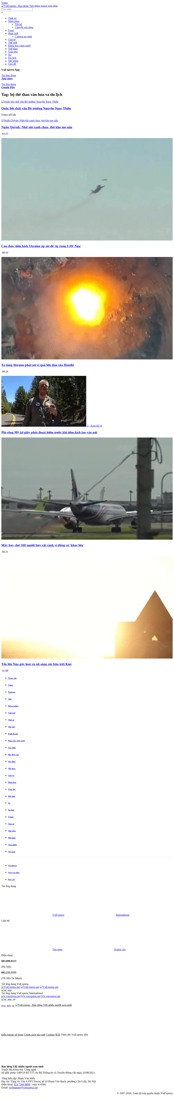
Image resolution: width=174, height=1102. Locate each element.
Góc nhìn (12, 748)
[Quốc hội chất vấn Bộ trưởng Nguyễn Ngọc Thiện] (29, 101)
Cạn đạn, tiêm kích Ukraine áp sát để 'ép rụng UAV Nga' (41, 246)
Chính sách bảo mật (34, 1034)
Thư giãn (12, 831)
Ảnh (10, 699)
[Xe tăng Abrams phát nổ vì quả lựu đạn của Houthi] (87, 358)
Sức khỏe (13, 60)
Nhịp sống (13, 21)
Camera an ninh (23, 36)
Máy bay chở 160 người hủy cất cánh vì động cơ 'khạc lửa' (42, 545)
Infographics (13, 706)
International (122, 914)
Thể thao (13, 48)
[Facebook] (114, 1034)
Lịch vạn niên (13, 872)
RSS (57, 1034)
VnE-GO (11, 713)
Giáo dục (13, 51)
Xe (9, 54)
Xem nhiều (12, 845)
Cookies (50, 1034)
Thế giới (12, 42)
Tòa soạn (57, 949)
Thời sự (12, 18)
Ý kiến (10, 817)
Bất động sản (13, 755)
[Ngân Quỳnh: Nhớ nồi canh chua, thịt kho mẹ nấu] (29, 120)
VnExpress (58, 914)
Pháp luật (13, 33)
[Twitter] (26, 1060)
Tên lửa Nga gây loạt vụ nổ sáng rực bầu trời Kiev (36, 664)
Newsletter (12, 866)
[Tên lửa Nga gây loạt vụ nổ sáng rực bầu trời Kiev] (87, 657)
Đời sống (11, 796)
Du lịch (12, 57)
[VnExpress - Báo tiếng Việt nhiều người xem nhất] (29, 5)
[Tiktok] (130, 1060)
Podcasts (11, 692)
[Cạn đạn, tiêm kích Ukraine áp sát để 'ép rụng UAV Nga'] (87, 239)
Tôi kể (18, 24)
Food (11, 30)
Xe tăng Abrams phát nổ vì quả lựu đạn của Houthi (37, 365)
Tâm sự (11, 824)
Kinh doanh (13, 734)
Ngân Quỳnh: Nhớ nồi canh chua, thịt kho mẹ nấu (36, 127)
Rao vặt (11, 879)
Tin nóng (11, 852)
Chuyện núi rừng (24, 27)
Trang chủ (12, 678)
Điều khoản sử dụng (12, 1034)
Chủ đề (12, 64)
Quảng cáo (120, 949)
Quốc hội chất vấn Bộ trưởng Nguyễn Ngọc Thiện (36, 108)
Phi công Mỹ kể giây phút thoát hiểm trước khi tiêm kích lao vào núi (49, 432)
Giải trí (12, 39)
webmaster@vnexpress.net (23, 1087)
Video (4, 2)
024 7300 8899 (22, 1084)
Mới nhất (12, 838)
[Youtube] (78, 1060)
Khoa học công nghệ (19, 45)
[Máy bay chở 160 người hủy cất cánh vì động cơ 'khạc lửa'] (87, 538)
